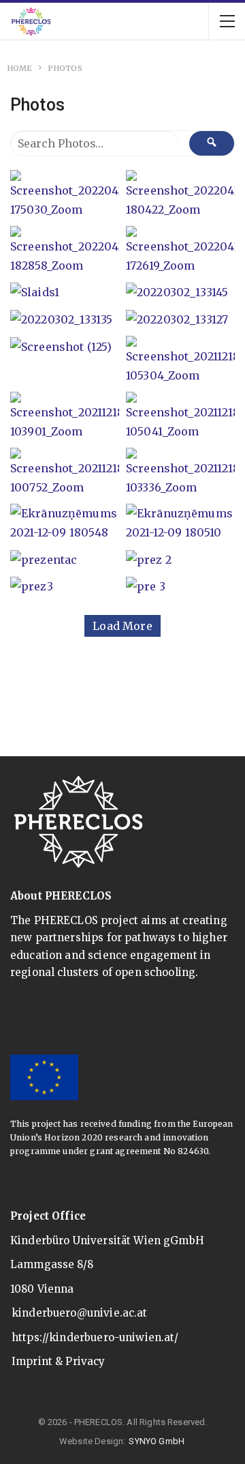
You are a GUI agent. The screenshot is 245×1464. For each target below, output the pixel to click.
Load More (122, 626)
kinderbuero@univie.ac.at (80, 1312)
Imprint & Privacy (58, 1361)
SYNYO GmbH (156, 1441)
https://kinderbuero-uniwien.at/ (95, 1337)
